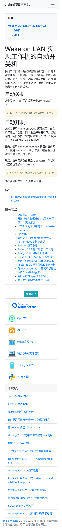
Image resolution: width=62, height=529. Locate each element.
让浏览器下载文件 (27, 214)
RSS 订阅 (21, 330)
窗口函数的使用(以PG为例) (32, 276)
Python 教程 (23, 376)
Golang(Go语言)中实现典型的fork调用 (30, 435)
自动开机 (15, 35)
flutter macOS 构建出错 (31, 241)
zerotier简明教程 (18, 404)
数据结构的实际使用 (27, 353)
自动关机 (15, 30)
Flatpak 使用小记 (27, 245)
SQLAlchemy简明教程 (21, 505)
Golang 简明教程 (26, 365)
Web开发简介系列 (26, 341)
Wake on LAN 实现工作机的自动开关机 (27, 25)
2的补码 (22, 234)
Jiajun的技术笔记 (17, 4)
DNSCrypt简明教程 (19, 443)
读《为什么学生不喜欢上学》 (34, 280)
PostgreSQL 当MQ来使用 (32, 253)
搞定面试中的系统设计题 (22, 411)
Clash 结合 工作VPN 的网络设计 (36, 257)
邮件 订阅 (22, 318)
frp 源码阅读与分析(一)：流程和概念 (29, 419)
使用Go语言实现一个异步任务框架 (27, 490)
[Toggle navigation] (52, 4)
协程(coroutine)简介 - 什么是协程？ (29, 497)
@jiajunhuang (10, 520)
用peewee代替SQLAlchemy (24, 427)
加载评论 (31, 294)
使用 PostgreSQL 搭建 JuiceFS (35, 260)
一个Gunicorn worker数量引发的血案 (29, 451)
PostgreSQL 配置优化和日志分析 (36, 264)
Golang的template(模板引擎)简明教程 (30, 513)
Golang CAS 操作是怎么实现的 (35, 249)
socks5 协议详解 (18, 396)
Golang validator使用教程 (23, 470)
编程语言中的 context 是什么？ (35, 237)
